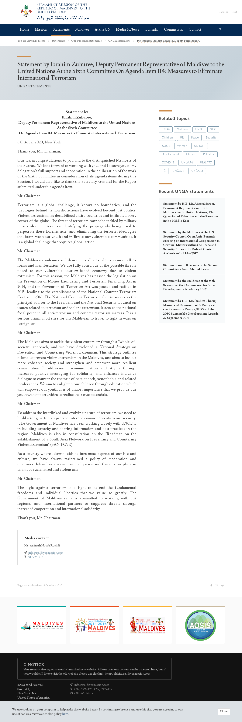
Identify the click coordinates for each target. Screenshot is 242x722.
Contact (195, 29)
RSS (235, 12)
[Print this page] (223, 585)
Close (223, 711)
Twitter (223, 12)
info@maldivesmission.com (45, 553)
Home (24, 29)
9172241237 (35, 557)
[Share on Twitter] (217, 585)
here (65, 714)
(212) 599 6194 (83, 689)
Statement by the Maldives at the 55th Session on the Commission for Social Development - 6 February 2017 (189, 285)
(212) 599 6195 (103, 689)
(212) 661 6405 (83, 693)
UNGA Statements (119, 41)
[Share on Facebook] (211, 585)
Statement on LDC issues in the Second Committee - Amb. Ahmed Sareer (191, 267)
